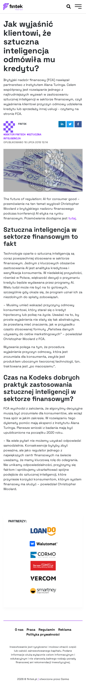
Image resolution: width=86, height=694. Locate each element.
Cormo (65, 679)
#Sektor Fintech (14, 134)
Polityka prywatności (43, 634)
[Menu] (77, 7)
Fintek (22, 123)
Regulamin (47, 629)
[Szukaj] (68, 6)
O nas (19, 629)
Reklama (64, 629)
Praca (31, 629)
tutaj (72, 218)
